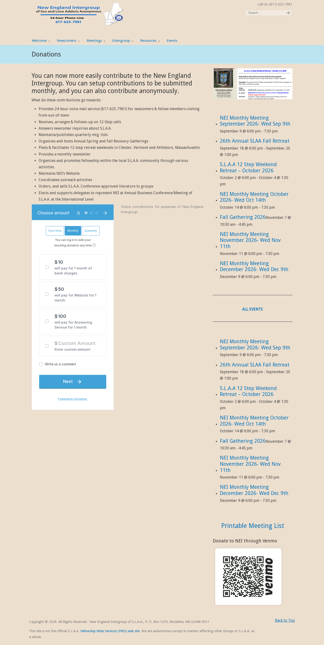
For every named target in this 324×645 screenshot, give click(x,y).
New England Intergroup (79, 14)
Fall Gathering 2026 (243, 217)
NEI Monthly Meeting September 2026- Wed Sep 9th (255, 121)
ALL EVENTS (252, 309)
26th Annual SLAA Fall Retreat (254, 141)
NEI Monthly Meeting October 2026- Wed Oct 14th (254, 197)
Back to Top (285, 620)
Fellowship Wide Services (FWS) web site (110, 631)
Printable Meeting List (252, 525)
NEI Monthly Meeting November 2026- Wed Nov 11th (250, 240)
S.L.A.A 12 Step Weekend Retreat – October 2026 (248, 167)
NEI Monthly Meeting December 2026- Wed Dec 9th (254, 266)
